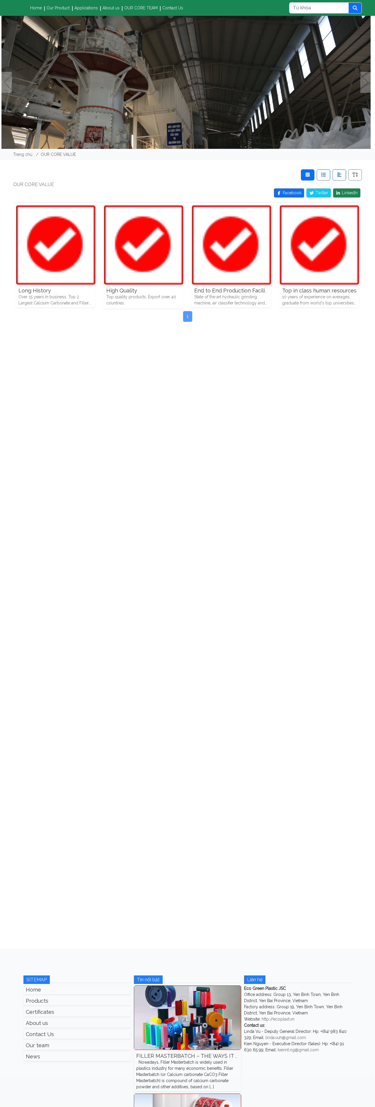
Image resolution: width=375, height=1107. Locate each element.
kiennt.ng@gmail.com (298, 1050)
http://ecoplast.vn (278, 1019)
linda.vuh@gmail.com (285, 1037)
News (33, 1056)
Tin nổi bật (148, 979)
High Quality (121, 290)
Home (36, 8)
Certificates (40, 1012)
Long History (34, 290)
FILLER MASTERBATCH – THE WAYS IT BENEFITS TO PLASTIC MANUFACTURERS (239, 1056)
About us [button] (111, 8)
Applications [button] (86, 8)
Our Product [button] (58, 8)
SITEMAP (36, 979)
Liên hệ (254, 979)
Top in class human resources (319, 290)
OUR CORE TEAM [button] (141, 8)
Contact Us (172, 8)
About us (37, 1023)
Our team (37, 1045)
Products (37, 1001)
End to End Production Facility (232, 290)
